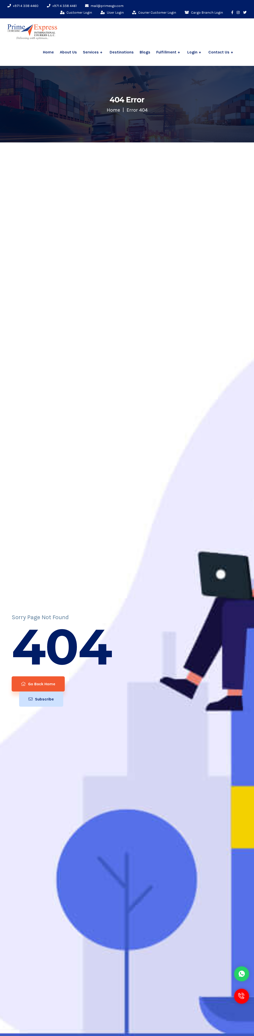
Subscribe (44, 699)
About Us (68, 52)
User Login (115, 12)
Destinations (122, 52)
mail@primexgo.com (107, 6)
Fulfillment (166, 52)
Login (192, 52)
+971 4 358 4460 (25, 6)
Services (91, 52)
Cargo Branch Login (206, 12)
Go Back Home (41, 684)
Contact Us (218, 52)
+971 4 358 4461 (64, 6)
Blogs (145, 52)
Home (48, 52)
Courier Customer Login (156, 12)
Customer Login (79, 12)
